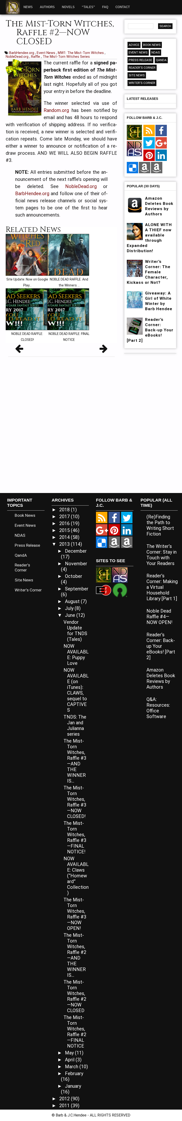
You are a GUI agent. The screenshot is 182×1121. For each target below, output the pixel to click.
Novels (68, 7)
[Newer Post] (19, 350)
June (70, 615)
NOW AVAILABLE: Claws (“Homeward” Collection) (76, 876)
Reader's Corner (142, 67)
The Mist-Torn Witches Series (66, 56)
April (70, 1060)
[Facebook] (161, 130)
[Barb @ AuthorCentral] (114, 542)
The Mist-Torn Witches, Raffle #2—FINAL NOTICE (75, 1032)
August (73, 601)
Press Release (140, 60)
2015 (65, 530)
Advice (134, 45)
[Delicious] (132, 167)
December (76, 551)
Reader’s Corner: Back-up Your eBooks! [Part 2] (150, 330)
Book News (152, 45)
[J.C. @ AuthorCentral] (126, 542)
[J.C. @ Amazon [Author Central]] (156, 167)
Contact (122, 7)
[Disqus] (61, 422)
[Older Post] (103, 350)
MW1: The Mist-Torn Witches (81, 53)
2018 (65, 509)
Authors (47, 7)
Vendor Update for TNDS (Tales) (75, 630)
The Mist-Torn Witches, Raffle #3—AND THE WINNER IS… (75, 761)
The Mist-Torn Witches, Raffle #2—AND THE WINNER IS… (75, 955)
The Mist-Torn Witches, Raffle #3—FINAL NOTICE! (75, 837)
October (73, 576)
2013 (65, 544)
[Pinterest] (149, 155)
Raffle (36, 56)
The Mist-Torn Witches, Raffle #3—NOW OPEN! (75, 914)
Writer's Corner (142, 83)
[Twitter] (149, 143)
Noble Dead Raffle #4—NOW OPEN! (159, 616)
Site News (137, 75)
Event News (46, 53)
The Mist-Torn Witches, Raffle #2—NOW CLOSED (75, 996)
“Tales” (88, 7)
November (76, 563)
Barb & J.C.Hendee (71, 1115)
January (73, 1086)
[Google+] (161, 143)
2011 (65, 1105)
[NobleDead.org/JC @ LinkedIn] (161, 155)
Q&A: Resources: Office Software (158, 707)
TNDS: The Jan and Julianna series (75, 725)
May (70, 1053)
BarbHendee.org (22, 53)
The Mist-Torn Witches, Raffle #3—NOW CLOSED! (75, 802)
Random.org (56, 110)
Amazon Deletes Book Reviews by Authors (160, 678)
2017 (65, 516)
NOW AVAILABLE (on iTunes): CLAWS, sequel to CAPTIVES (76, 690)
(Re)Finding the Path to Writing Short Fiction (160, 525)
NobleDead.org (17, 56)
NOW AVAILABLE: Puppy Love (76, 654)
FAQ (105, 7)
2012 (65, 1099)
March (72, 1066)
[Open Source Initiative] (119, 590)
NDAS (155, 52)
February (74, 1073)
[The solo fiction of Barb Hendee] (134, 132)
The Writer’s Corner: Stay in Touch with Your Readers (161, 554)
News (28, 7)
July (70, 608)
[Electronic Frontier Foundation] (103, 590)
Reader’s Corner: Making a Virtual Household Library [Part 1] (162, 587)
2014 (65, 537)
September (76, 589)
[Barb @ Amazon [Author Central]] (144, 167)
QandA (161, 60)
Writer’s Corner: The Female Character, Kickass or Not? (148, 272)
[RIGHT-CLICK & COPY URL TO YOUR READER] (149, 130)
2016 (65, 523)
